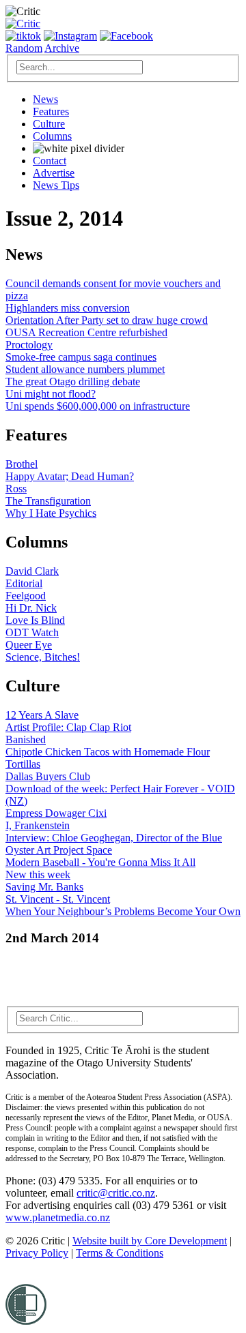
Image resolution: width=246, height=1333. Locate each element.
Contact (49, 160)
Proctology (29, 344)
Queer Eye (28, 644)
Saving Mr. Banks (44, 887)
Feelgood (25, 595)
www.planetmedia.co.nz (57, 1217)
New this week (37, 874)
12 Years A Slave (42, 715)
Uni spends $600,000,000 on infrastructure (97, 406)
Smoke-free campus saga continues (80, 357)
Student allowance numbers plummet (85, 369)
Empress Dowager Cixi (56, 813)
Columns (52, 136)
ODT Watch (32, 632)
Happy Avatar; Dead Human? (69, 476)
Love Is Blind (35, 620)
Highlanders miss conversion (67, 308)
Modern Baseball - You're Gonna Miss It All (100, 862)
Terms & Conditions (119, 1253)
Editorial (23, 583)
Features (51, 111)
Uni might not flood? (50, 394)
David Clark (32, 571)
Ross (16, 488)
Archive (61, 48)
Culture (49, 124)
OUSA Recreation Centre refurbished (86, 332)
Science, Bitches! (42, 657)
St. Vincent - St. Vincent (57, 899)
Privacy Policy (36, 1253)
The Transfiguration (48, 501)
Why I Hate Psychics (50, 513)
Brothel (21, 464)
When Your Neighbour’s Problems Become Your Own (123, 911)
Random (23, 48)
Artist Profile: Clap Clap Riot (68, 727)
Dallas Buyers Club (47, 776)
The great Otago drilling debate (72, 381)
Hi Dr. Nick (31, 608)
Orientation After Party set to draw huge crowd (106, 320)
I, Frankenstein (37, 825)
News (45, 99)
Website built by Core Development (149, 1240)
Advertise (53, 173)
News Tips (56, 185)
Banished (25, 739)
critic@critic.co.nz (116, 1193)
